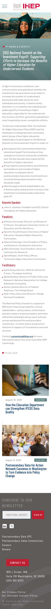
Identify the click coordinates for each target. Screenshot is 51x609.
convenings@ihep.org (22, 336)
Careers (6, 545)
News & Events (19, 46)
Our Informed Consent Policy (20, 595)
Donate (6, 549)
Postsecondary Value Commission (22, 540)
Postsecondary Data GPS (17, 536)
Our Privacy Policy (14, 592)
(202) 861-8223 (15, 580)
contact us (17, 562)
